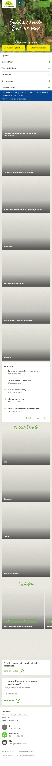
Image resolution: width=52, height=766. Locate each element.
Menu (46, 4)
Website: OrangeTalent (26, 755)
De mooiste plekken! (13, 48)
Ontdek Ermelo (9, 87)
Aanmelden (9, 700)
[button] (26, 727)
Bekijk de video (11, 671)
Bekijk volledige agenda (36, 418)
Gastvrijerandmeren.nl (9, 755)
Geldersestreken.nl (25, 751)
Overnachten (8, 81)
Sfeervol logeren (38, 48)
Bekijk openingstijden (10, 720)
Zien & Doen (7, 62)
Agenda (5, 56)
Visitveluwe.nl (6, 751)
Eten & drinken (9, 68)
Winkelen (6, 75)
